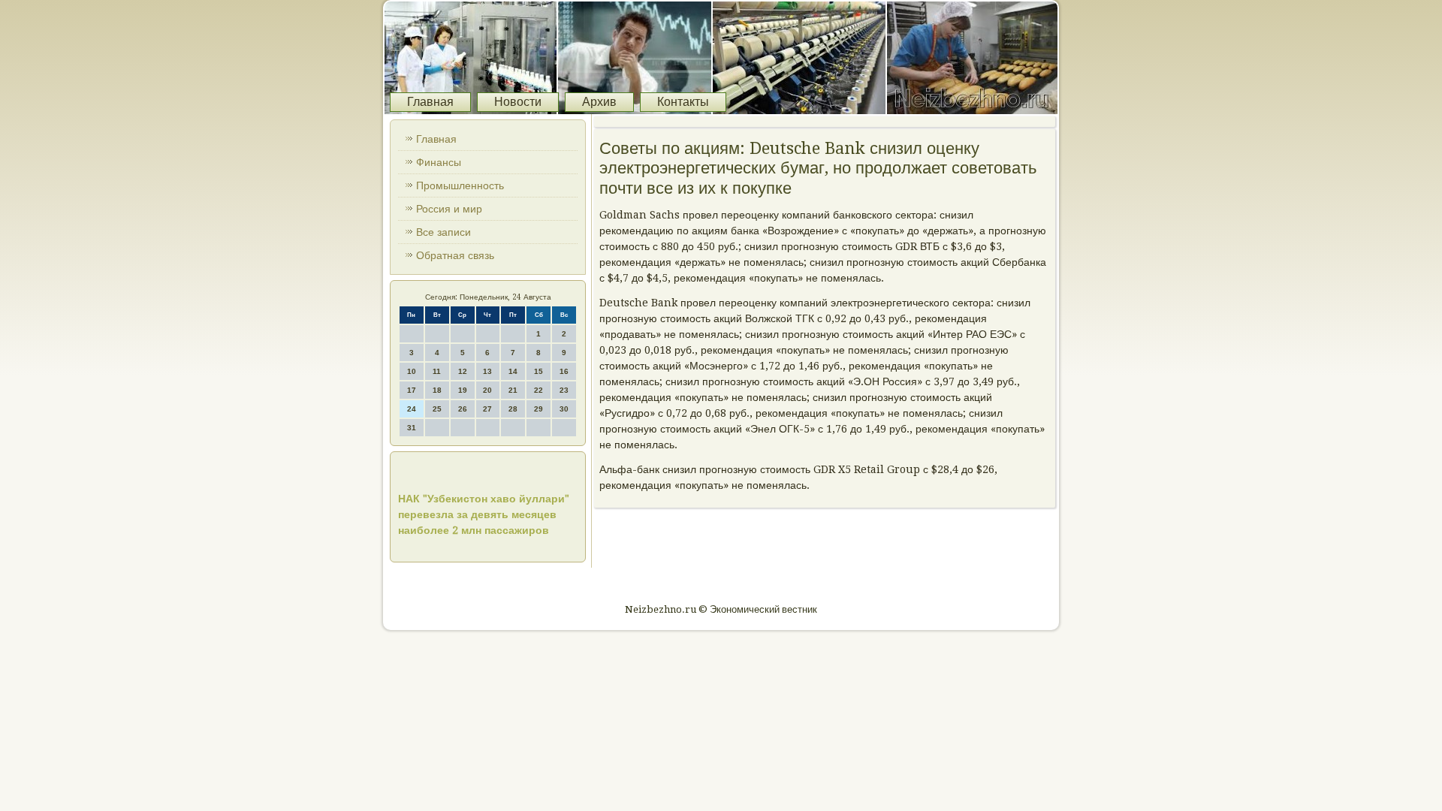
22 (538, 390)
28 (512, 409)
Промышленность (460, 185)
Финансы (438, 162)
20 (487, 390)
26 (462, 409)
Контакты (683, 101)
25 (437, 409)
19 (462, 390)
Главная (430, 101)
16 (564, 371)
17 (411, 390)
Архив (599, 101)
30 (564, 409)
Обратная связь (455, 255)
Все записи (443, 232)
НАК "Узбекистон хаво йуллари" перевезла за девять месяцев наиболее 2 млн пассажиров (483, 514)
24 (411, 409)
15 (538, 371)
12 (462, 371)
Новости (518, 101)
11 (437, 371)
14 (512, 371)
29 (538, 409)
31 (411, 428)
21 (512, 390)
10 (411, 371)
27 (487, 409)
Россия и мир (449, 209)
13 (487, 371)
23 (564, 390)
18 (437, 390)
